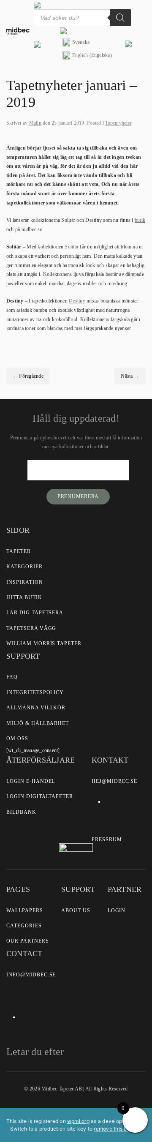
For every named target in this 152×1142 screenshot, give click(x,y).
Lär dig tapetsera (34, 613)
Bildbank (21, 812)
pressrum (107, 839)
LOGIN (117, 910)
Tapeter (18, 551)
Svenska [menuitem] (81, 42)
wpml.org (78, 1121)
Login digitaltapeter (39, 796)
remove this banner (117, 1129)
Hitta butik (24, 597)
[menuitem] (87, 42)
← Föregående (28, 376)
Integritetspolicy (35, 692)
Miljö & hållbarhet (37, 723)
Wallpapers (24, 910)
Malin (35, 123)
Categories (24, 926)
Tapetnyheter (118, 123)
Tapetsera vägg (31, 628)
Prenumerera (78, 496)
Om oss (17, 738)
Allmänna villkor (35, 708)
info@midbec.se (31, 975)
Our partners (27, 941)
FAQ (12, 677)
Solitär (72, 247)
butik (140, 220)
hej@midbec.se (114, 781)
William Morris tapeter (43, 643)
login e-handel (30, 781)
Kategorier (24, 567)
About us (75, 910)
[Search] (120, 17)
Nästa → (130, 376)
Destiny (77, 301)
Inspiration (24, 582)
